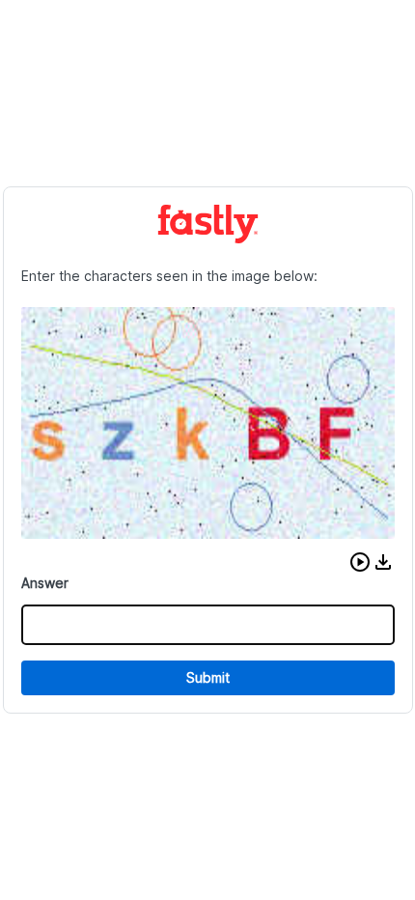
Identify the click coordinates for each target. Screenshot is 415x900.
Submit (208, 677)
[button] (360, 562)
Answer (45, 583)
